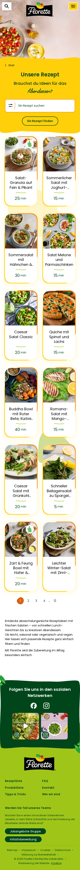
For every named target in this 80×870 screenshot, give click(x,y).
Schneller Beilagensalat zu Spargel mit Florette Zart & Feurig (59, 491)
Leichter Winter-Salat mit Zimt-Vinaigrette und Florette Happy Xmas (59, 568)
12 (55, 601)
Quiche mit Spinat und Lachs (59, 337)
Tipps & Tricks (15, 794)
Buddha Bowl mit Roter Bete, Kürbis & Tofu (21, 414)
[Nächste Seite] (61, 601)
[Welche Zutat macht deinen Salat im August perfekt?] (54, 726)
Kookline (56, 863)
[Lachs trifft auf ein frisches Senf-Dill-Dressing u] (25, 726)
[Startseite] (40, 9)
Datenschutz (63, 850)
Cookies (45, 850)
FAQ (45, 781)
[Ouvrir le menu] (73, 6)
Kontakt (48, 788)
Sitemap (12, 850)
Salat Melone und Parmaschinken (59, 260)
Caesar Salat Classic (21, 334)
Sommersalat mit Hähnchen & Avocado (20, 260)
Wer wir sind (51, 794)
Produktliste (14, 788)
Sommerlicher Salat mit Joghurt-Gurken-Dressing (59, 183)
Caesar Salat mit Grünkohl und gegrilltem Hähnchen (21, 491)
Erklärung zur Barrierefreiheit (39, 854)
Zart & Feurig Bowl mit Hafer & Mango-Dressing (21, 568)
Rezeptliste (13, 781)
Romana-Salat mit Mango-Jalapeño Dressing (59, 414)
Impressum (29, 850)
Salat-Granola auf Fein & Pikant (21, 183)
